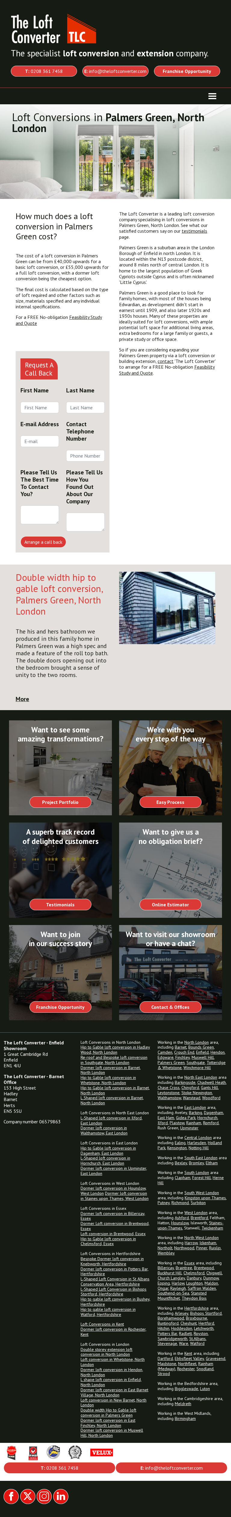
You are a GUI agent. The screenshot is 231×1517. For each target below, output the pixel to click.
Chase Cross (169, 1087)
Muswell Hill (203, 1057)
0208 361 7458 (44, 71)
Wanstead (191, 1097)
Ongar (163, 1288)
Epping (164, 1283)
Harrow (191, 1242)
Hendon (218, 1052)
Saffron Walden (202, 1288)
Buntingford (168, 1323)
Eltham (212, 1163)
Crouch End (184, 1052)
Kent (188, 1353)
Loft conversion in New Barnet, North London (113, 1402)
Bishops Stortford (206, 1313)
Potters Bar (167, 1333)
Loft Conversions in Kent (102, 1324)
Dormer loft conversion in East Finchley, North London (108, 1423)
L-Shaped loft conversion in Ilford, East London (112, 1120)
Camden (165, 1052)
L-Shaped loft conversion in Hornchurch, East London (105, 1160)
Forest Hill (201, 1177)
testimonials (194, 231)
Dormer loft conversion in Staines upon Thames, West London (115, 1196)
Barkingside (185, 1082)
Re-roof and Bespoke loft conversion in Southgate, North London (114, 1060)
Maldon (211, 1283)
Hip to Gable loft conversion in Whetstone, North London (108, 1080)
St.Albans (197, 1338)
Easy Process (170, 802)
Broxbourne (196, 1318)
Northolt (165, 1248)
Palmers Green (171, 1062)
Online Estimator (170, 905)
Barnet (180, 1047)
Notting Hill (199, 1147)
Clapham (182, 1177)
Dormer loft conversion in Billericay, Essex (113, 1216)
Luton (205, 1388)
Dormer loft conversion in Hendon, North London (112, 1372)
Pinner (201, 1248)
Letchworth (204, 1328)
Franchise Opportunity (60, 1007)
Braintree (184, 1267)
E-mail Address (39, 424)
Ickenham (207, 1242)
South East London (200, 1157)
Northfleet (187, 1363)
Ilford (163, 1122)
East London (195, 1107)
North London (196, 1042)
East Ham (166, 1117)
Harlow (178, 1283)
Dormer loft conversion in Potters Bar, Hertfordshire (115, 1271)
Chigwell (214, 1273)
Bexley (181, 1163)
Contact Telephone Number (80, 431)
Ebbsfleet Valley (189, 1358)
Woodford (211, 1097)
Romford (211, 1122)
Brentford (199, 1217)
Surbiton (198, 1202)
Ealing (180, 1142)
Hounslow (180, 1223)
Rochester (186, 1368)
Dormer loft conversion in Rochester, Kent (113, 1332)
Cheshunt (188, 1323)
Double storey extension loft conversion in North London (106, 1352)
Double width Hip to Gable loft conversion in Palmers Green (108, 1412)
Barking (195, 1112)
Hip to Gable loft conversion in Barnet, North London (115, 1090)
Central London (198, 1137)
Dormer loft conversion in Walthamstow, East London (104, 1130)
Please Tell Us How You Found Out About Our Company (84, 486)
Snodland (205, 1368)
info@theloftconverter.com (115, 71)
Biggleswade (186, 1388)
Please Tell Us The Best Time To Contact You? (39, 483)
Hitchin (163, 1328)
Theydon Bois (194, 1298)
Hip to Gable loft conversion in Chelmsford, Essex (108, 1241)
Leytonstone (169, 1092)
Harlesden (196, 1142)
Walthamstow (169, 1097)
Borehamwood (171, 1318)
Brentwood (204, 1267)
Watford (197, 1343)
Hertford (206, 1323)
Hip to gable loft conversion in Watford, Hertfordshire (108, 1312)
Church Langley (171, 1278)
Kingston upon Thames (205, 1198)
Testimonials (60, 905)
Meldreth (183, 1403)
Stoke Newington (196, 1092)
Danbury (194, 1278)
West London (196, 1212)
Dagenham (213, 1112)
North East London (200, 1077)
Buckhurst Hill (170, 1273)
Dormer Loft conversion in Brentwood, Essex (115, 1226)
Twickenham (212, 1228)
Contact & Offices (170, 1007)
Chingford (190, 1087)
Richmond (180, 1202)
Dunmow (211, 1278)
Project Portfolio (60, 802)
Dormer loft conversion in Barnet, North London (111, 1070)
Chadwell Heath (211, 1082)
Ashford (182, 1217)
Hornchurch (207, 1117)
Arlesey (181, 1313)
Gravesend (215, 1358)
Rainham (193, 1122)
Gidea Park (186, 1117)
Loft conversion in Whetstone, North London (113, 1362)
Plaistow (177, 1122)
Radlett (185, 1333)
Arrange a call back (43, 542)
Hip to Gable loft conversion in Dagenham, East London (108, 1150)
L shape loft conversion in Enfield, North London (111, 1382)
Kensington (177, 1147)
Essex (189, 1263)
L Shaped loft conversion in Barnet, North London (112, 1100)
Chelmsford (194, 1273)
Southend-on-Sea (173, 1293)
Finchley (182, 1057)
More (22, 699)
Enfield (202, 1052)
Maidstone (167, 1363)
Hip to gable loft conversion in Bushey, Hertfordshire (115, 1301)
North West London (201, 1237)
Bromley (196, 1163)
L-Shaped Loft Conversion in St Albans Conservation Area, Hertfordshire (115, 1281)
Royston (201, 1333)
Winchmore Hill (197, 1067)
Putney (164, 1202)
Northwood (184, 1248)
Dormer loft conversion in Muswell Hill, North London (112, 1432)
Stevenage (167, 1343)
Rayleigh (178, 1288)
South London (196, 1172)
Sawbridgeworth (172, 1338)
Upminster (189, 1128)
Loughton (194, 1283)
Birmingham (185, 1418)
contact (166, 361)
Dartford (165, 1358)
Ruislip (215, 1248)
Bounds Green (201, 1047)
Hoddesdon (181, 1328)
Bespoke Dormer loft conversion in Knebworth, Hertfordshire (112, 1261)
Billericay (166, 1267)
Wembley (166, 1253)
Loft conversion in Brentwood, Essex (113, 1233)
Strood (164, 1373)
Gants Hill (209, 1087)
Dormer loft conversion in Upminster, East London (114, 1171)
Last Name (80, 390)
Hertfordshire (196, 1308)
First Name (34, 390)
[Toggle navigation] (212, 96)
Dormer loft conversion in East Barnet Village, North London (114, 1392)
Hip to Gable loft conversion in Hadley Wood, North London (115, 1049)
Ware (183, 1343)
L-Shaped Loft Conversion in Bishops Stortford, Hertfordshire (113, 1291)
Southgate (195, 1062)
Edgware (166, 1057)
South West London (201, 1192)
